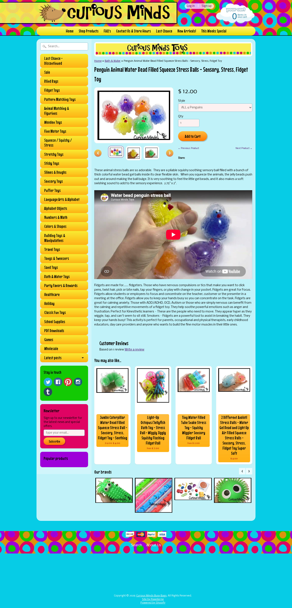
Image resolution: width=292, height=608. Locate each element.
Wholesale (51, 348)
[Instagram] (78, 382)
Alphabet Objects (55, 208)
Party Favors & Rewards (61, 285)
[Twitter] (48, 382)
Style (181, 101)
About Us (153, 545)
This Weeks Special (213, 30)
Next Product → (244, 148)
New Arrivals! (186, 30)
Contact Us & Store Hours (133, 30)
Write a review (134, 349)
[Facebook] (58, 382)
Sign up (207, 6)
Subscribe (54, 441)
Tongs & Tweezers (56, 258)
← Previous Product (188, 148)
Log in (191, 6)
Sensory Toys (53, 181)
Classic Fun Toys (55, 312)
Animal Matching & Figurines (56, 111)
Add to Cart (193, 136)
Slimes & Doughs (55, 172)
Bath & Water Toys (57, 276)
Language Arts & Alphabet (62, 199)
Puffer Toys (52, 190)
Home (70, 30)
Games (48, 339)
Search (136, 545)
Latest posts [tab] (53, 357)
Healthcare (52, 294)
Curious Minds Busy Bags (151, 596)
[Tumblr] (48, 391)
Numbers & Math (55, 217)
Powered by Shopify (152, 603)
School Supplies (54, 321)
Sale (47, 72)
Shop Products (89, 30)
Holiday (49, 303)
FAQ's (107, 30)
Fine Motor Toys (55, 131)
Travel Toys (52, 249)
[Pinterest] (68, 382)
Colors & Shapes (55, 226)
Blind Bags (51, 81)
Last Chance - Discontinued (53, 61)
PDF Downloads (54, 330)
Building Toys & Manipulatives (54, 238)
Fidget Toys (52, 90)
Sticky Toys (51, 163)
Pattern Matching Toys (60, 99)
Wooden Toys (53, 122)
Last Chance (164, 30)
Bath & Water (113, 61)
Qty (180, 116)
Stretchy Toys (53, 154)
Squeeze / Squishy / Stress (58, 142)
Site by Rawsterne (153, 599)
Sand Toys (51, 267)
